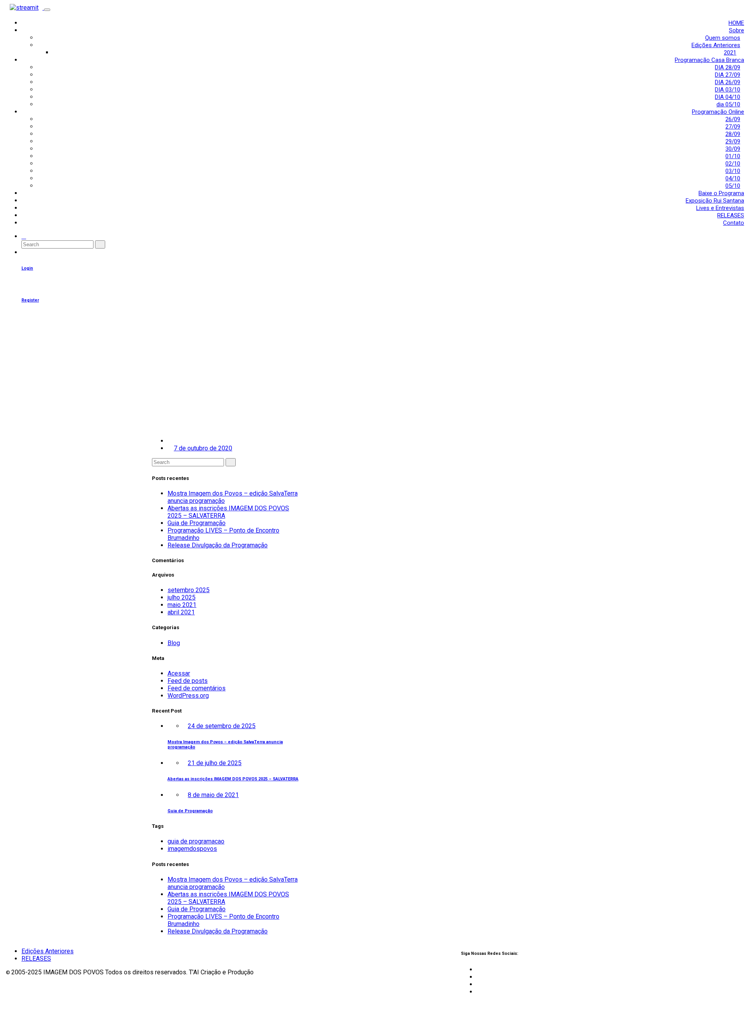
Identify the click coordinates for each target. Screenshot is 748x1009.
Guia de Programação (197, 523)
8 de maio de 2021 (213, 795)
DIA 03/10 (727, 89)
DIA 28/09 (727, 67)
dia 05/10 (728, 104)
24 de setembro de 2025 (222, 726)
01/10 (732, 156)
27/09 (732, 126)
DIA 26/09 (727, 82)
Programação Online (718, 111)
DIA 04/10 (727, 97)
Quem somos (722, 37)
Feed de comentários (197, 688)
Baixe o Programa (721, 193)
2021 (730, 52)
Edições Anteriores (716, 45)
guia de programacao (196, 841)
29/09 (732, 141)
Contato (733, 222)
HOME (736, 22)
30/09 (732, 148)
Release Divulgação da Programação (218, 545)
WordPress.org (188, 695)
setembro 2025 (189, 590)
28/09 (732, 134)
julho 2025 (182, 597)
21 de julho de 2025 (215, 763)
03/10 (732, 171)
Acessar (179, 673)
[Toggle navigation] (47, 10)
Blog (174, 643)
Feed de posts (188, 680)
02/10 (732, 163)
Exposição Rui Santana (715, 200)
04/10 (732, 178)
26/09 (732, 119)
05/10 (732, 185)
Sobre (736, 30)
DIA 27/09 (727, 74)
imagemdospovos (192, 848)
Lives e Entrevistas (720, 208)
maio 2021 (182, 605)
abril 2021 (181, 612)
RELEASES (730, 215)
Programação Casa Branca (709, 60)
